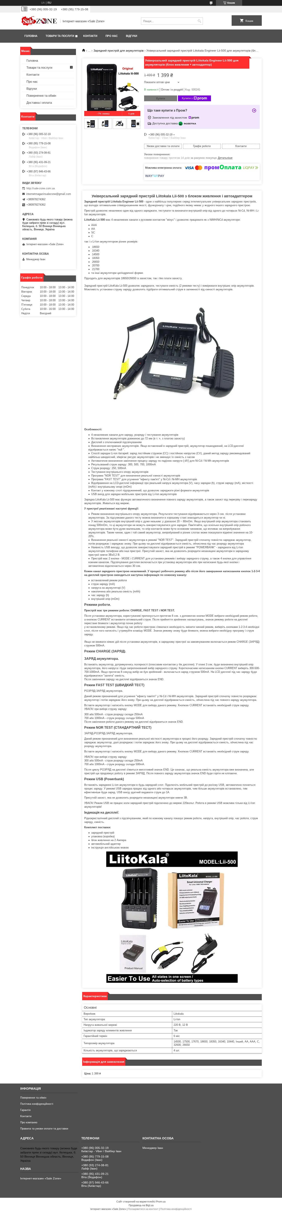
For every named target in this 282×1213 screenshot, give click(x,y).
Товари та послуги (60, 36)
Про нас (111, 36)
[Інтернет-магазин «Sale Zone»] (38, 21)
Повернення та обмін (41, 95)
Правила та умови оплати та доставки (44, 1128)
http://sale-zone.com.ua (40, 188)
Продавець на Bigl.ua (141, 1205)
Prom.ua (161, 1201)
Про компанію (28, 1122)
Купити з (187, 98)
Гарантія (25, 1110)
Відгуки (131, 36)
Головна (30, 36)
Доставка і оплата (39, 102)
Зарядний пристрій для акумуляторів (118, 50)
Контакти (90, 36)
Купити (160, 98)
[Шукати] (199, 21)
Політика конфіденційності (36, 1103)
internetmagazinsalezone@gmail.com (48, 193)
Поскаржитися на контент (143, 1209)
